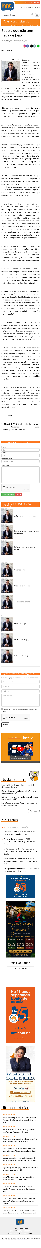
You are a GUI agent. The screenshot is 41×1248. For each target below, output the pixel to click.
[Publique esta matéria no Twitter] (31, 46)
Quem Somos (12, 1234)
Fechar (18, 494)
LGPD (30, 1234)
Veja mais (33, 811)
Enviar (5, 725)
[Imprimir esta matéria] (35, 46)
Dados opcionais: (7, 458)
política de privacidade (21, 1239)
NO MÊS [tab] (24, 827)
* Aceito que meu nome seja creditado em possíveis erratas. (20, 710)
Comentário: (5, 465)
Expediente (23, 1234)
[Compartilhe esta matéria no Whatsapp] (38, 46)
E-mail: (3, 452)
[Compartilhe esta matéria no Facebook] (28, 46)
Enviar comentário (8, 494)
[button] (32, 14)
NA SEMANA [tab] (13, 827)
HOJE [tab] (3, 827)
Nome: (3, 447)
